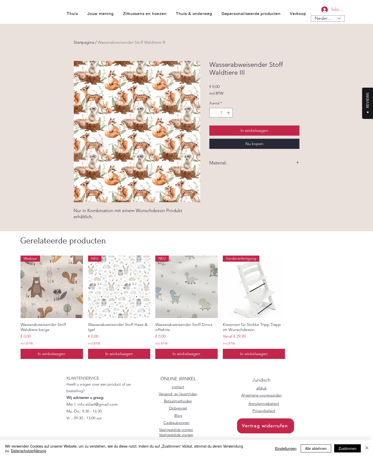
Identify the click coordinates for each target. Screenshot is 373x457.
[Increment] (229, 112)
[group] (186, 307)
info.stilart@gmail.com (97, 404)
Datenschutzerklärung (28, 450)
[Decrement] (213, 112)
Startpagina (84, 42)
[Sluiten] (367, 448)
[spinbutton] (221, 112)
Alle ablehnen (316, 448)
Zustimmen (347, 448)
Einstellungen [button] (286, 448)
